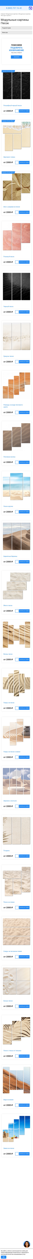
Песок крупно (8, 506)
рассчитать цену (17, 111)
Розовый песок (8, 256)
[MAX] (30, 8)
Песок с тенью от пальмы (12, 1051)
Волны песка (7, 654)
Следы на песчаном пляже (12, 951)
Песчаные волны (9, 457)
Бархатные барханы (10, 556)
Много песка (7, 605)
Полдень (6, 850)
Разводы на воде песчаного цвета (13, 406)
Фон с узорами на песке (11, 207)
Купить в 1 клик (24, 111)
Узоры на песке (8, 703)
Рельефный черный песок (12, 105)
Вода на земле (8, 1100)
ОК (3, 1257)
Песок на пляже (8, 902)
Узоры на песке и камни (11, 752)
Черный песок (8, 306)
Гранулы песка (8, 356)
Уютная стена (12, 1)
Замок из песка (8, 1148)
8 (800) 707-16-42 (14, 8)
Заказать (16, 57)
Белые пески (8, 1001)
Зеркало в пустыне (10, 801)
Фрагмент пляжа (9, 157)
